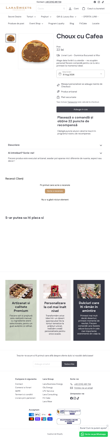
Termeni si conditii (24, 394)
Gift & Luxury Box (65, 16)
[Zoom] (35, 51)
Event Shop (35, 23)
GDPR (17, 391)
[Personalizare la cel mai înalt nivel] (55, 291)
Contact (19, 384)
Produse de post (16, 23)
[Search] (64, 9)
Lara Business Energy (53, 384)
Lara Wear (47, 401)
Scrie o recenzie (55, 191)
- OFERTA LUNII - (90, 16)
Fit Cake (46, 398)
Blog (72, 23)
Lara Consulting (50, 394)
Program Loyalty (56, 23)
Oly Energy (48, 387)
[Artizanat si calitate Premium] (21, 291)
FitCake (83, 23)
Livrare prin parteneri (25, 398)
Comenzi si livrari (23, 387)
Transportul (72, 102)
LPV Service (48, 391)
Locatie (95, 23)
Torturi (30, 16)
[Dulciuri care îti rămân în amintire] (89, 291)
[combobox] (51, 9)
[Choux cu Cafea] (12, 239)
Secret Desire (14, 16)
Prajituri (45, 16)
